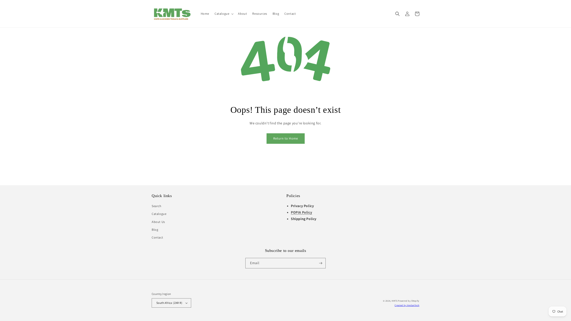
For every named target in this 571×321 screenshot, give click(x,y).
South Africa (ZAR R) (169, 303)
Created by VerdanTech (407, 305)
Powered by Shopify (408, 300)
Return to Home (285, 138)
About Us (158, 222)
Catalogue (159, 214)
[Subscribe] (320, 263)
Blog (155, 230)
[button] (223, 13)
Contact (157, 237)
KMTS (394, 300)
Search (156, 206)
